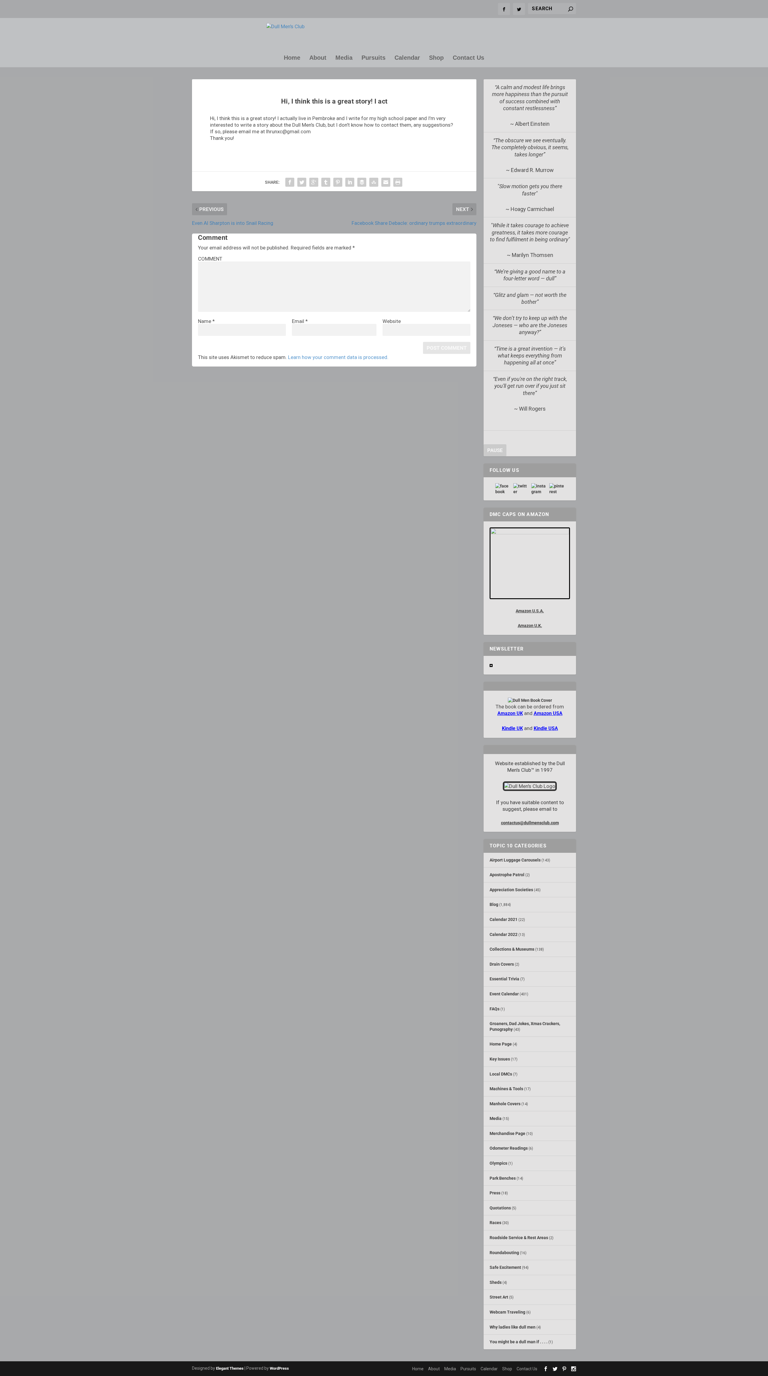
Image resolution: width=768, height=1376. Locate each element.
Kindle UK (512, 728)
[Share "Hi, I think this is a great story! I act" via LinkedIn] (350, 182)
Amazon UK (510, 713)
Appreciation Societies (511, 889)
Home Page (501, 1044)
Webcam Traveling (507, 1312)
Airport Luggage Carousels (515, 860)
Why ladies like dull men (513, 1327)
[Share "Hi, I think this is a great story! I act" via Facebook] (290, 182)
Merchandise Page (507, 1133)
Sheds (496, 1282)
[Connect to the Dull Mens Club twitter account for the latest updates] (520, 488)
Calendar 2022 (504, 934)
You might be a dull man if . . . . (519, 1341)
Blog (494, 904)
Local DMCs (501, 1074)
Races (495, 1222)
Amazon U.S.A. (530, 610)
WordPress (279, 1368)
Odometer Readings (509, 1148)
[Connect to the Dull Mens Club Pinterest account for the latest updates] (556, 488)
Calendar (407, 58)
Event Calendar (504, 993)
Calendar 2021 (504, 919)
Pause (495, 450)
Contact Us (468, 58)
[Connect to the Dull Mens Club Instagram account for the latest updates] (538, 488)
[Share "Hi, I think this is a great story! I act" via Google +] (314, 182)
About (317, 58)
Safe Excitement (505, 1267)
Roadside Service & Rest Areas (519, 1237)
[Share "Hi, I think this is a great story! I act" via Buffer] (362, 182)
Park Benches (503, 1178)
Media (343, 58)
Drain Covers (502, 964)
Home (292, 58)
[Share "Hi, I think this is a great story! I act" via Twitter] (302, 182)
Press (495, 1192)
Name (206, 321)
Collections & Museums (512, 949)
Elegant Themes (230, 1368)
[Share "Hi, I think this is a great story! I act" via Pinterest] (338, 182)
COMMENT (210, 259)
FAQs (495, 1008)
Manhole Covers (505, 1103)
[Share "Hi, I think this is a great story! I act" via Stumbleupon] (374, 182)
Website (391, 321)
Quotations (500, 1208)
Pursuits (374, 58)
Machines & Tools (506, 1088)
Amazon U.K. (530, 625)
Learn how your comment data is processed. (338, 357)
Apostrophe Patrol (507, 874)
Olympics (498, 1163)
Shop (436, 58)
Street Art (499, 1297)
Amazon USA (548, 713)
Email (300, 321)
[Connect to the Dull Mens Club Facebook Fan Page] (502, 488)
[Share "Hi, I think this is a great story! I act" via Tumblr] (326, 182)
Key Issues (500, 1059)
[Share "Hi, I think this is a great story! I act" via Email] (386, 182)
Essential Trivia (504, 978)
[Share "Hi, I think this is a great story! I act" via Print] (398, 182)
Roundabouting (504, 1252)
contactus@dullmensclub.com (530, 822)
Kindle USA (546, 728)
